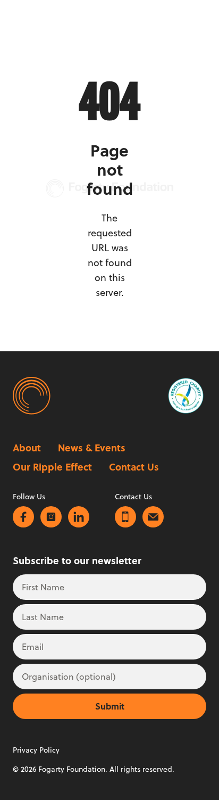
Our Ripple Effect (52, 467)
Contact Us (134, 467)
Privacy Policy (36, 750)
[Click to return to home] (30, 396)
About (27, 448)
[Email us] (153, 516)
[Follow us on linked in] (78, 516)
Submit (109, 706)
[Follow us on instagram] (51, 516)
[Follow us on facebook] (23, 516)
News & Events (91, 448)
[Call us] (125, 516)
